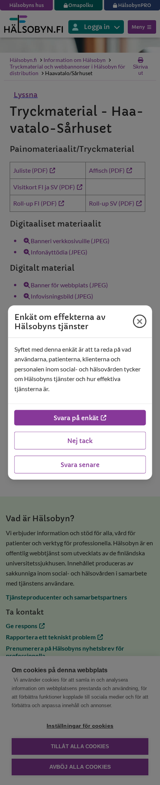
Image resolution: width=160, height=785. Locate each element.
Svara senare (80, 465)
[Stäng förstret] (139, 321)
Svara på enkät (76, 418)
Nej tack (79, 441)
